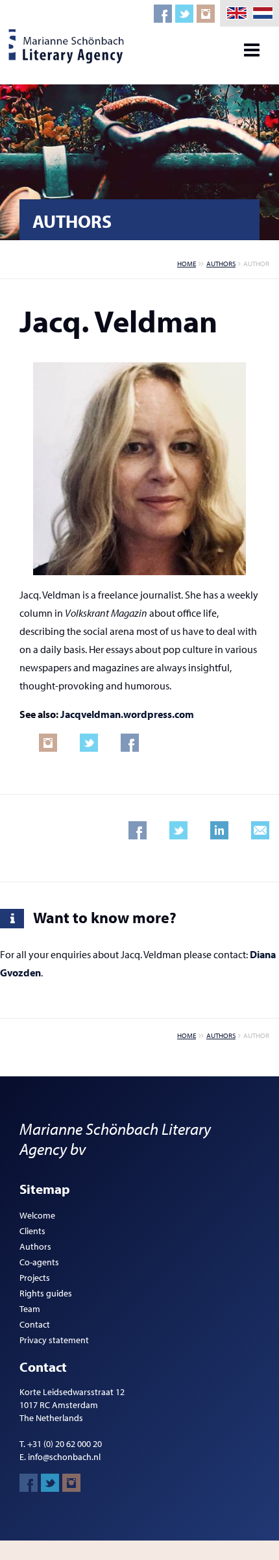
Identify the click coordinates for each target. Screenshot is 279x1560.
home (186, 263)
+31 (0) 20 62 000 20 (64, 1444)
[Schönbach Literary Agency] (68, 46)
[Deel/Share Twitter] (178, 830)
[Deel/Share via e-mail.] (260, 830)
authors (221, 263)
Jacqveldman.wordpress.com (127, 714)
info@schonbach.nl (64, 1457)
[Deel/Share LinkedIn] (219, 830)
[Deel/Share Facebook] (137, 830)
